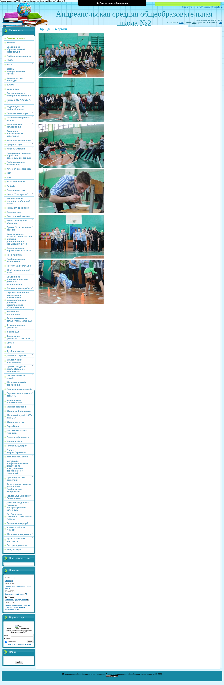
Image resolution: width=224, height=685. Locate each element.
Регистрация (206, 7)
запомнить (12, 641)
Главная (185, 7)
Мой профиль (195, 7)
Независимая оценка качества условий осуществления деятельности (17, 607)
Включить (44, 1)
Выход (215, 7)
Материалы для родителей (16, 600)
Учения (8, 581)
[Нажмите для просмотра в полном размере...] (71, 76)
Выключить (34, 1)
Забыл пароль (13, 644)
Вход (220, 7)
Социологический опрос (15, 594)
